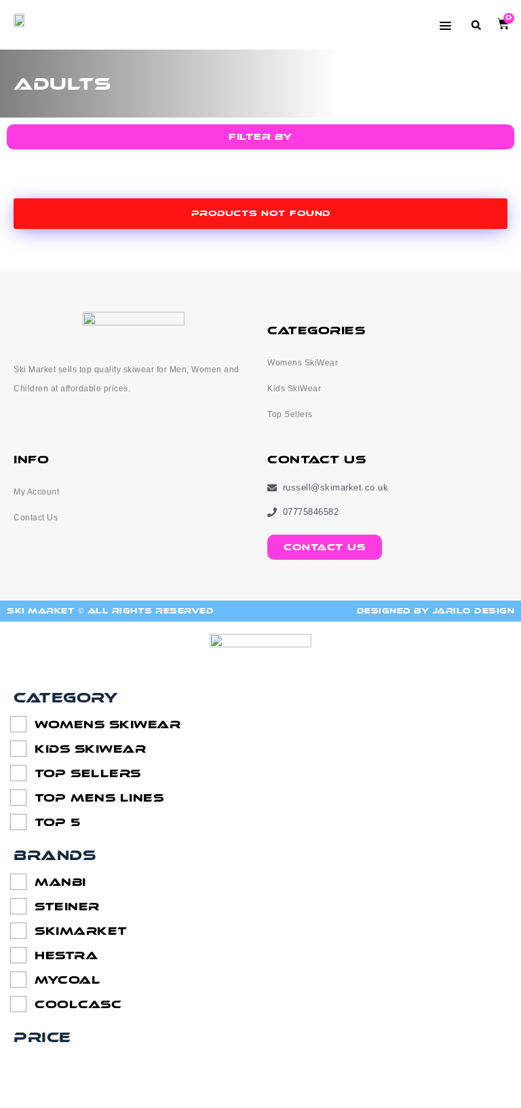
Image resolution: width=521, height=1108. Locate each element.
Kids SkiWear (294, 388)
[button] (476, 25)
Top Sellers (290, 414)
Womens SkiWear (302, 363)
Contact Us (36, 517)
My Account (36, 492)
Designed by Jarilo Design (436, 611)
